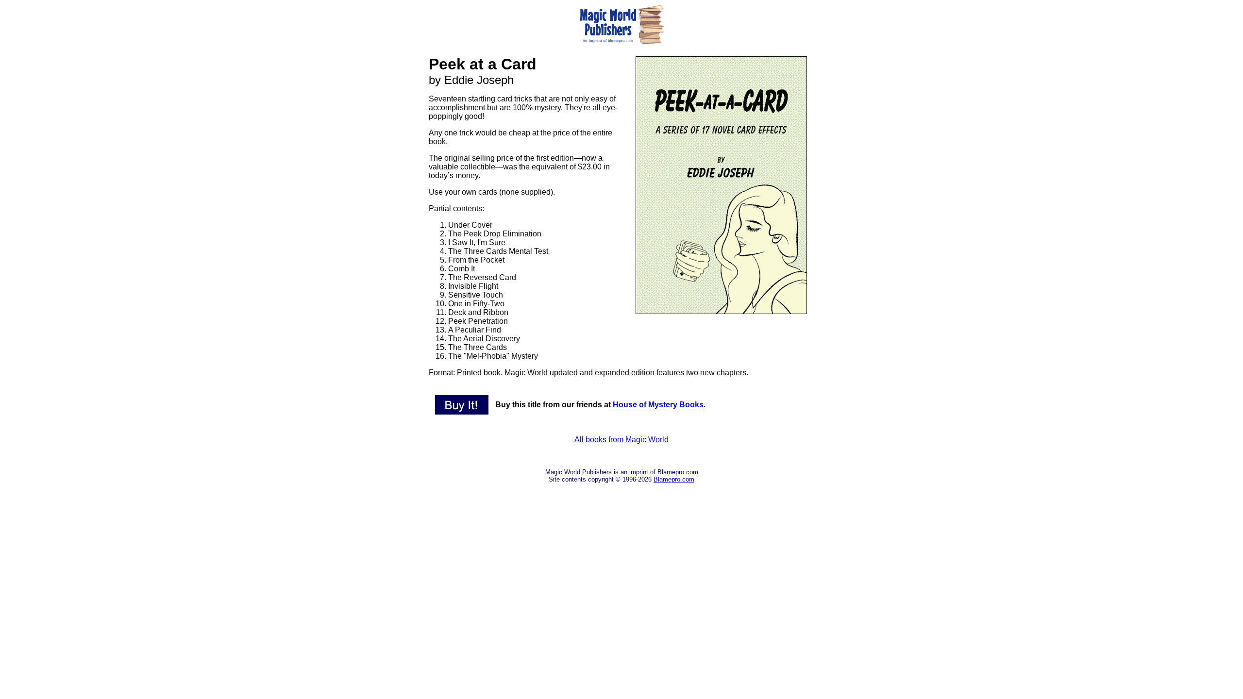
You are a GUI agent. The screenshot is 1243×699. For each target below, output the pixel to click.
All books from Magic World (621, 439)
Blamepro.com (674, 479)
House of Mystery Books (658, 404)
